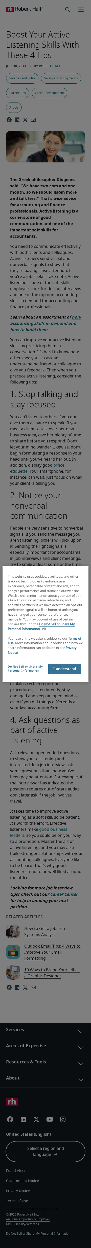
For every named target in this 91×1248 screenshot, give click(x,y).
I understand (64, 669)
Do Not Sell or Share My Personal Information (25, 668)
